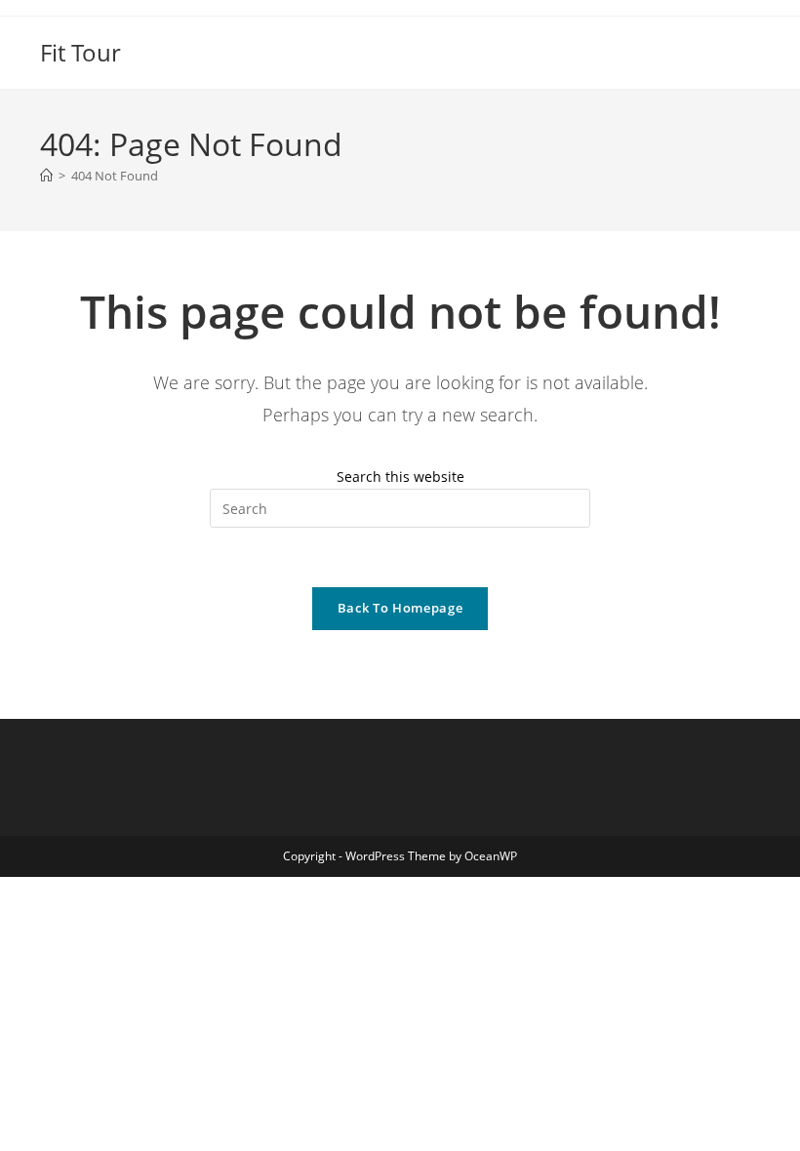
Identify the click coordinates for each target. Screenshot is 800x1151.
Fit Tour (80, 52)
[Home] (46, 175)
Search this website (400, 476)
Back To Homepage (400, 607)
